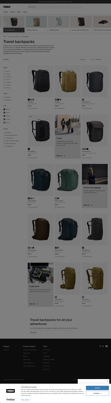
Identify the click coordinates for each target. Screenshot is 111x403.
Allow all (97, 388)
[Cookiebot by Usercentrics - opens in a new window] (10, 400)
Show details (25, 399)
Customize (96, 393)
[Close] (107, 381)
